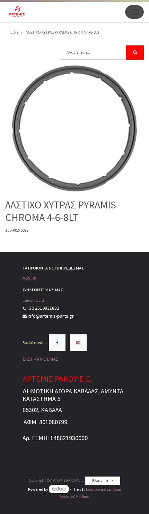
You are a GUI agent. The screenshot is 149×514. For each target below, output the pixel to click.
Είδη (14, 32)
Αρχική (29, 278)
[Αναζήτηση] (135, 52)
